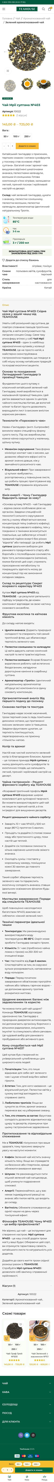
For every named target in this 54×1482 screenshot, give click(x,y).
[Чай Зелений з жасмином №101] (39, 1330)
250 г (36, 1464)
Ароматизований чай (36, 18)
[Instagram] (33, 1435)
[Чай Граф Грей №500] (14, 1330)
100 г (27, 1464)
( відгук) (21, 115)
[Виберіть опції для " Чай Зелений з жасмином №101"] (32, 1338)
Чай (17, 18)
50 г (18, 1464)
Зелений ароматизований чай (24, 22)
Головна (7, 18)
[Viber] (21, 1435)
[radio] (6, 136)
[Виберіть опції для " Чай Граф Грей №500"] (7, 1338)
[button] (5, 52)
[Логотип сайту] (27, 8)
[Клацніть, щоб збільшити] (7, 71)
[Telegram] (27, 1435)
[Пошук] (43, 9)
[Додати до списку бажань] (20, 1324)
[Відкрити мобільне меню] (4, 9)
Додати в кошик (27, 146)
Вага (5, 130)
